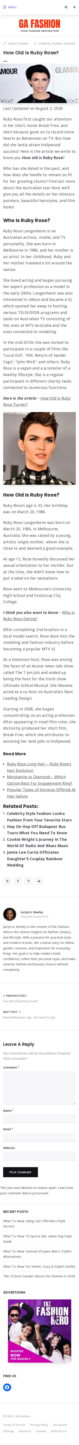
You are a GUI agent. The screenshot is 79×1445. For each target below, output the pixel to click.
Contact (41, 1431)
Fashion (57, 43)
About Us (25, 1431)
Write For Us (59, 1431)
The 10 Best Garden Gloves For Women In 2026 (39, 1276)
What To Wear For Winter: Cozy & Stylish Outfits (39, 1266)
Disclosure (60, 1425)
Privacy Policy (39, 1425)
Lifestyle (69, 43)
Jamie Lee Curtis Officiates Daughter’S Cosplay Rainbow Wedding (34, 859)
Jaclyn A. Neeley (31, 912)
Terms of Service (14, 1425)
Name (8, 1111)
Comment (11, 1067)
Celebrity (45, 43)
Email (8, 1129)
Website (9, 1148)
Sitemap (8, 1431)
